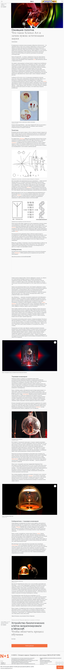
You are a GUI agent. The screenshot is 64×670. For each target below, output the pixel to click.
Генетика (2, 662)
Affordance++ (17, 252)
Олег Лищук (13, 638)
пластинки (14, 142)
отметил (19, 195)
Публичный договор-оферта (45, 660)
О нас (1, 661)
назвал (38, 533)
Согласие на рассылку (44, 663)
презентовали (26, 394)
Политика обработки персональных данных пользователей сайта (50, 659)
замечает (31, 475)
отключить (38, 407)
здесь (16, 231)
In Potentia (18, 527)
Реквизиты (42, 664)
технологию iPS (15, 545)
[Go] (1, 1)
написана (14, 227)
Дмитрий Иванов (14, 41)
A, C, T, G (29, 187)
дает (34, 59)
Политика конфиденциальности (6, 668)
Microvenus (22, 138)
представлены (15, 458)
